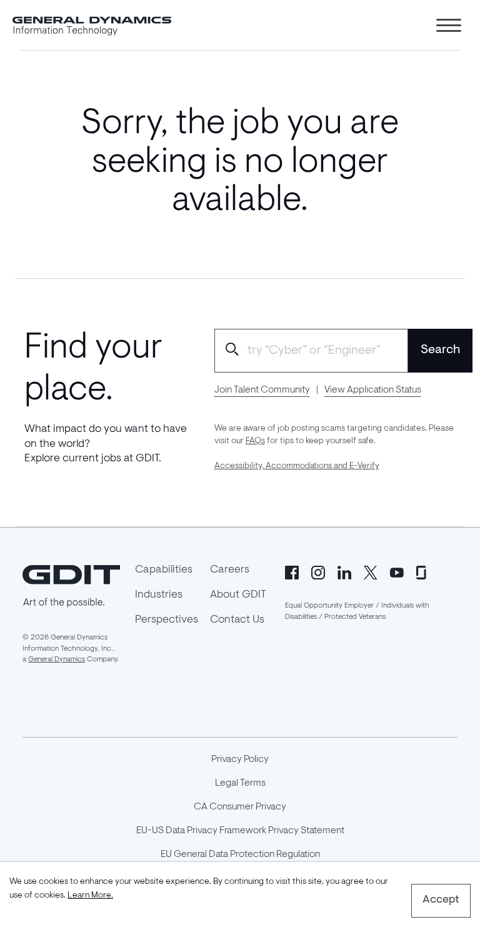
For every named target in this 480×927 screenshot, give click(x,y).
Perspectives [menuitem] (166, 620)
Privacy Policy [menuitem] (240, 759)
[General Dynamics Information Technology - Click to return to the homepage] (91, 25)
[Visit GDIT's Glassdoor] (423, 571)
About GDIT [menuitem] (238, 595)
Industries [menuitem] (158, 595)
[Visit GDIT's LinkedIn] (344, 571)
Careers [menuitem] (229, 570)
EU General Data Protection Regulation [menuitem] (240, 854)
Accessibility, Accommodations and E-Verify (296, 466)
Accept (440, 900)
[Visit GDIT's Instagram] (318, 571)
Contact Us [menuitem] (237, 620)
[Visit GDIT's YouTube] (397, 571)
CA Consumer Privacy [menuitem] (240, 807)
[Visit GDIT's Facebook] (292, 571)
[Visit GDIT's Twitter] (371, 571)
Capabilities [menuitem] (163, 570)
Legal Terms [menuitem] (240, 783)
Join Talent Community (262, 390)
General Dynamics (56, 659)
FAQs (255, 441)
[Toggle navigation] (448, 25)
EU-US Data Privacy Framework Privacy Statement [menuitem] (240, 831)
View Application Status (372, 390)
